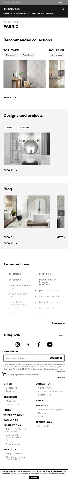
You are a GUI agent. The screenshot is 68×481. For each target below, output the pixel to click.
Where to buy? (45, 13)
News (39, 400)
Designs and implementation (14, 436)
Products (10, 391)
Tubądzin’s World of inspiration (16, 430)
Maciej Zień (24, 127)
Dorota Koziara (13, 404)
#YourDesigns (13, 444)
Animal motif (28, 55)
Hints (33, 13)
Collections (11, 388)
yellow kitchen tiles (50, 296)
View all (8, 97)
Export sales (44, 395)
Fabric (15, 22)
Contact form (45, 388)
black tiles (45, 274)
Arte (40, 416)
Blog (8, 440)
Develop (61, 371)
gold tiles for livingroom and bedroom (17, 304)
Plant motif (11, 55)
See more (58, 323)
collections (15, 274)
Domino (42, 413)
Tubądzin (7, 22)
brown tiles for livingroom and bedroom (47, 282)
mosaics (13, 313)
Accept (34, 477)
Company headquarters (50, 391)
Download (10, 420)
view (7, 237)
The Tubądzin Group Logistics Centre (16, 458)
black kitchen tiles (49, 302)
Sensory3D (43, 426)
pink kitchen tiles (48, 290)
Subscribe (56, 358)
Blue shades (57, 55)
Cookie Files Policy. (54, 471)
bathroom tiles (47, 308)
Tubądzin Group (14, 454)
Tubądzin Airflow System (50, 409)
